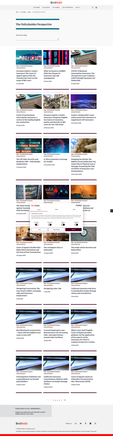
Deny (39, 229)
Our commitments (67, 7)
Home (17, 12)
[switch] (50, 225)
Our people (36, 7)
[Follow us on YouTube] (80, 423)
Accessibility (18, 431)
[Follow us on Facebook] (85, 423)
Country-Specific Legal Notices (28, 431)
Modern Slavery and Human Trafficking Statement (69, 431)
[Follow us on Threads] (95, 423)
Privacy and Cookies (85, 431)
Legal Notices (45, 431)
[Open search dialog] (93, 7)
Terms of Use (93, 431)
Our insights (56, 7)
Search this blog (21, 35)
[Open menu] (96, 7)
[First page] (48, 400)
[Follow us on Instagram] (90, 423)
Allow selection (56, 229)
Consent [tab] (39, 209)
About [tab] (74, 209)
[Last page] (65, 400)
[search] (58, 39)
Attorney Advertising (52, 431)
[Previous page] (51, 400)
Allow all (73, 229)
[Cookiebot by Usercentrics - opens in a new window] (76, 205)
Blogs (29, 12)
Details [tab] (56, 209)
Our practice (46, 7)
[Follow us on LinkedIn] (76, 423)
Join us (78, 7)
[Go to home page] (56, 2)
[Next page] (62, 400)
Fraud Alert (38, 431)
